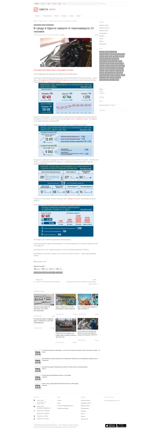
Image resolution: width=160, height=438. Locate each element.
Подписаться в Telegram (43, 413)
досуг (112, 63)
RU (59, 3)
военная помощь (112, 61)
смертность (52, 272)
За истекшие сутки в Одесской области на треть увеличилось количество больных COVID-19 (87, 333)
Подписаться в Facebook (43, 410)
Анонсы (72, 15)
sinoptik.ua (113, 105)
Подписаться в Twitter (42, 416)
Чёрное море (115, 58)
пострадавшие (119, 70)
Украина (122, 56)
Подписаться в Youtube (43, 418)
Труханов (115, 56)
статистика (59, 272)
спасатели (117, 75)
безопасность (103, 61)
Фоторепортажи (47, 15)
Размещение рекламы (62, 408)
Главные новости (37, 24)
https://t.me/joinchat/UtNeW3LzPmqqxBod (68, 253)
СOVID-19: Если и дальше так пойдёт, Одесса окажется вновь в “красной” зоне (66, 335)
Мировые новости (103, 30)
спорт (123, 75)
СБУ (106, 56)
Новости (37, 15)
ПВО (123, 54)
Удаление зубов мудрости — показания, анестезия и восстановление (42, 308)
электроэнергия (104, 79)
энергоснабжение (114, 79)
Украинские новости (104, 28)
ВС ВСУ (102, 51)
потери (101, 72)
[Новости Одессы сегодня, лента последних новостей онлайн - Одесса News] (44, 9)
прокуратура (119, 72)
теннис (112, 77)
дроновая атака (119, 63)
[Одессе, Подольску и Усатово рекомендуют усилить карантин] (66, 294)
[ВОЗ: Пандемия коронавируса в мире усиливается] (88, 294)
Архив (58, 403)
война (120, 61)
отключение (120, 68)
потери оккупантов (109, 72)
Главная (59, 400)
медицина (44, 272)
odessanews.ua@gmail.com (44, 408)
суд (108, 77)
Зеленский (117, 54)
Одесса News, (46, 249)
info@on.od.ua (40, 406)
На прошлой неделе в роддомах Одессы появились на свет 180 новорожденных (44, 320)
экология (118, 77)
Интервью (64, 15)
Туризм (78, 15)
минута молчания (111, 68)
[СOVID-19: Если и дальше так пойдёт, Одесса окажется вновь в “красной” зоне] (66, 319)
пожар (106, 70)
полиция (112, 70)
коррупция (121, 65)
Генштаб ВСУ (113, 51)
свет (112, 75)
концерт (107, 65)
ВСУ (107, 51)
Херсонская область (105, 58)
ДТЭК (111, 54)
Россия (102, 56)
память (102, 70)
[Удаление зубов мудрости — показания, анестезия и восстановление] (44, 294)
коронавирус (37, 272)
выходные (102, 63)
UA (64, 3)
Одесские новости (50, 24)
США (110, 56)
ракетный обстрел (104, 75)
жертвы (102, 65)
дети (108, 63)
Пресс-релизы (102, 44)
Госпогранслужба (104, 54)
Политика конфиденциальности (65, 405)
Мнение (56, 15)
